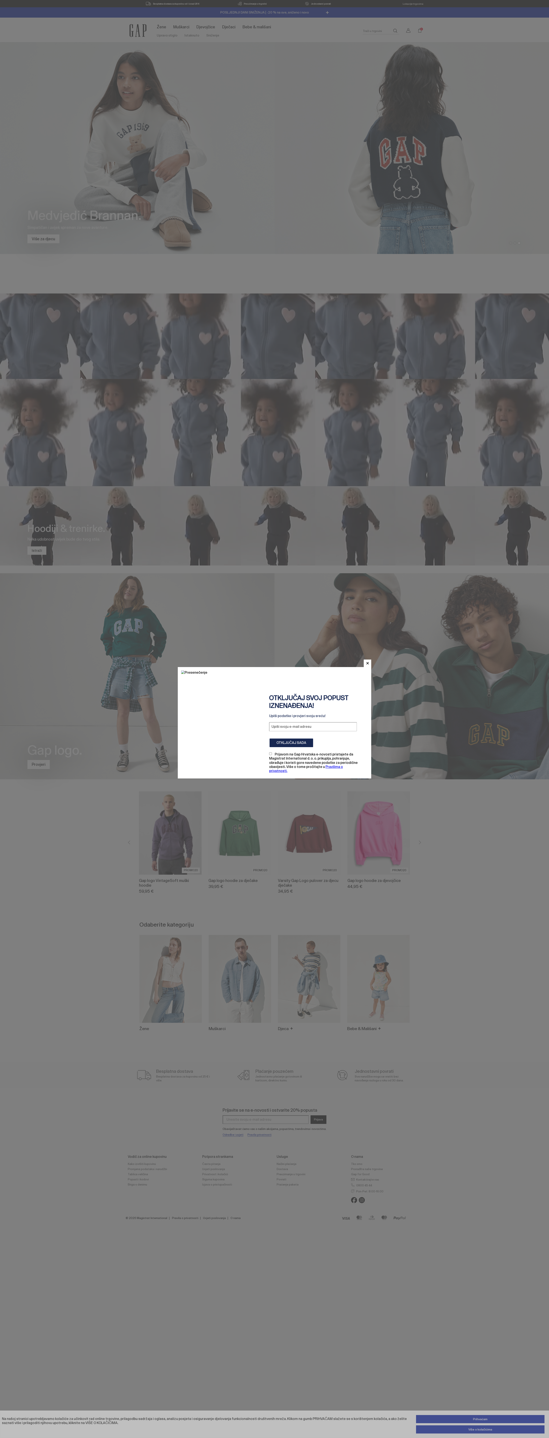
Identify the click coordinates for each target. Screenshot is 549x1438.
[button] (367, 663)
